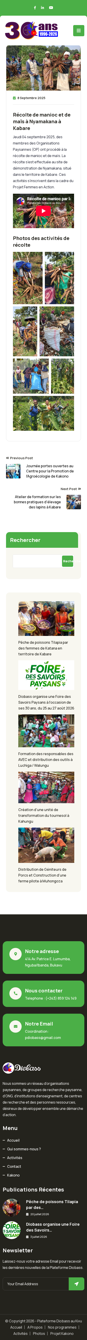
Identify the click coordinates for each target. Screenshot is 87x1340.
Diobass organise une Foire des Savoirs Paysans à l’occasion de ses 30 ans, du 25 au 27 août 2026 (46, 702)
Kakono (13, 1175)
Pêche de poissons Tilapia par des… (52, 1204)
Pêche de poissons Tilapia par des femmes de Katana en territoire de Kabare (43, 648)
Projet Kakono (62, 1333)
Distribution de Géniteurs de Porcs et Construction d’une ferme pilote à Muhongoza (42, 875)
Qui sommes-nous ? (24, 1149)
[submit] (76, 1283)
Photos (39, 1333)
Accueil (13, 1140)
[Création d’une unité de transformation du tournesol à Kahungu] (43, 787)
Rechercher (25, 540)
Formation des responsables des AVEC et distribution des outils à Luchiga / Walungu (45, 759)
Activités (14, 1157)
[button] (28, 278)
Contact (14, 1166)
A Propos (35, 1327)
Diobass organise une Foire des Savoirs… (53, 1227)
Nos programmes (62, 1327)
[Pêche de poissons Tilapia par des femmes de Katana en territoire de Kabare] (43, 618)
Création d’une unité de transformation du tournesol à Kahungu (43, 815)
